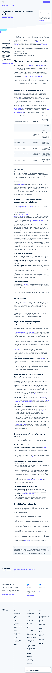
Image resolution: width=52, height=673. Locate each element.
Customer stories (42, 612)
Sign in (40, 1)
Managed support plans (43, 641)
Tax (15, 643)
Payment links (16, 634)
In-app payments (30, 621)
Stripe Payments (17, 507)
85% (44, 100)
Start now (4, 594)
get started (22, 541)
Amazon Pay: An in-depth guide (21, 568)
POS (38, 397)
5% (19, 98)
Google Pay (41, 456)
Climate (15, 619)
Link (15, 631)
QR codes (31, 400)
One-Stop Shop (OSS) (40, 236)
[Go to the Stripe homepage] (3, 609)
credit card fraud (37, 480)
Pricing (30, 1)
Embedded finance (30, 617)
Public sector (29, 641)
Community (41, 614)
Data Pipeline (16, 623)
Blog (40, 613)
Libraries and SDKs (30, 660)
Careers (40, 631)
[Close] (50, 668)
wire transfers (25, 302)
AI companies (29, 628)
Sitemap (40, 623)
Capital (15, 616)
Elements (16, 624)
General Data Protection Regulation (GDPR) (24, 332)
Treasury (15, 645)
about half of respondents (34, 393)
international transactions (28, 493)
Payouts (15, 637)
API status (28, 657)
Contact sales (46, 1)
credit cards (42, 410)
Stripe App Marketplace (31, 648)
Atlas (15, 612)
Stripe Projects (29, 662)
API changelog (29, 659)
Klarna (47, 109)
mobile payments (41, 65)
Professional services (30, 640)
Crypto (15, 621)
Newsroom (41, 632)
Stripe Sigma (16, 641)
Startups (28, 612)
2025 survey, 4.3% (41, 408)
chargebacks (20, 206)
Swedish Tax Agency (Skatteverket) (37, 220)
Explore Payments (30, 595)
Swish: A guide (18, 570)
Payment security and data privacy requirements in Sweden (7, 48)
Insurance (28, 635)
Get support (41, 639)
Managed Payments (17, 633)
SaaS (28, 627)
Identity (15, 627)
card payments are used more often (30, 386)
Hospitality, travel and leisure (32, 634)
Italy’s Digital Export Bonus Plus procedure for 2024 (25, 569)
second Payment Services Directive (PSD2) (33, 76)
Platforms (28, 626)
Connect (15, 620)
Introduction (4, 35)
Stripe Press (41, 634)
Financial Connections (18, 626)
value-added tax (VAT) (23, 214)
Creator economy (30, 630)
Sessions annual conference (44, 616)
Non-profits (29, 638)
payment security (44, 44)
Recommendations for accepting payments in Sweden (6, 56)
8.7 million (42, 358)
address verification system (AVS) (34, 479)
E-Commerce (29, 616)
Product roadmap (42, 629)
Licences (41, 621)
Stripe (32, 308)
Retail (28, 643)
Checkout (16, 617)
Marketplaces (29, 623)
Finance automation (30, 619)
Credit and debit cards (30, 65)
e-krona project (21, 184)
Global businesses (30, 620)
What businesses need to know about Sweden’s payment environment (6, 52)
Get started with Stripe (6, 17)
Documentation (29, 655)
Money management (30, 624)
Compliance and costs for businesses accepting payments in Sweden (6, 44)
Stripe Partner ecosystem (31, 649)
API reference (29, 656)
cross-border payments (28, 206)
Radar (15, 638)
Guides (40, 610)
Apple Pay (34, 456)
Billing (15, 614)
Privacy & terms (42, 617)
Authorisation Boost (17, 613)
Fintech (28, 631)
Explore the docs (42, 591)
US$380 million (17, 109)
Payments (12, 5)
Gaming (28, 633)
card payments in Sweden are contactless (28, 100)
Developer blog (29, 663)
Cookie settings (42, 624)
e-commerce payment (19, 112)
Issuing (15, 630)
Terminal (15, 644)
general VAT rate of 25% (19, 216)
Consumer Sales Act (33, 289)
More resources (5, 5)
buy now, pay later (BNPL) (20, 111)
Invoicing (15, 628)
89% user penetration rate (42, 41)
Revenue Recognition (18, 640)
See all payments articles (6, 570)
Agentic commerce (30, 613)
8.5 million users (24, 106)
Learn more (41, 20)
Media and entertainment (31, 637)
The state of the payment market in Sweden (6, 38)
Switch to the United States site (32, 670)
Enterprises (29, 610)
